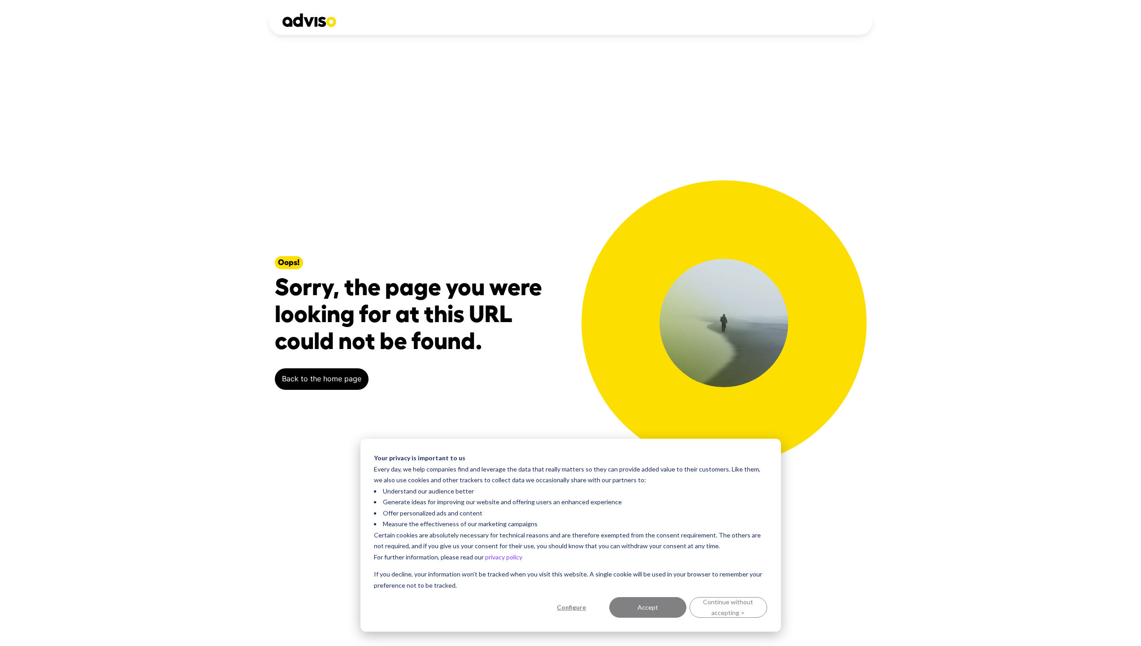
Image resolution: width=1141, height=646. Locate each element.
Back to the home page (321, 378)
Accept (648, 607)
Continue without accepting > (728, 607)
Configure (571, 607)
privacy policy (503, 557)
